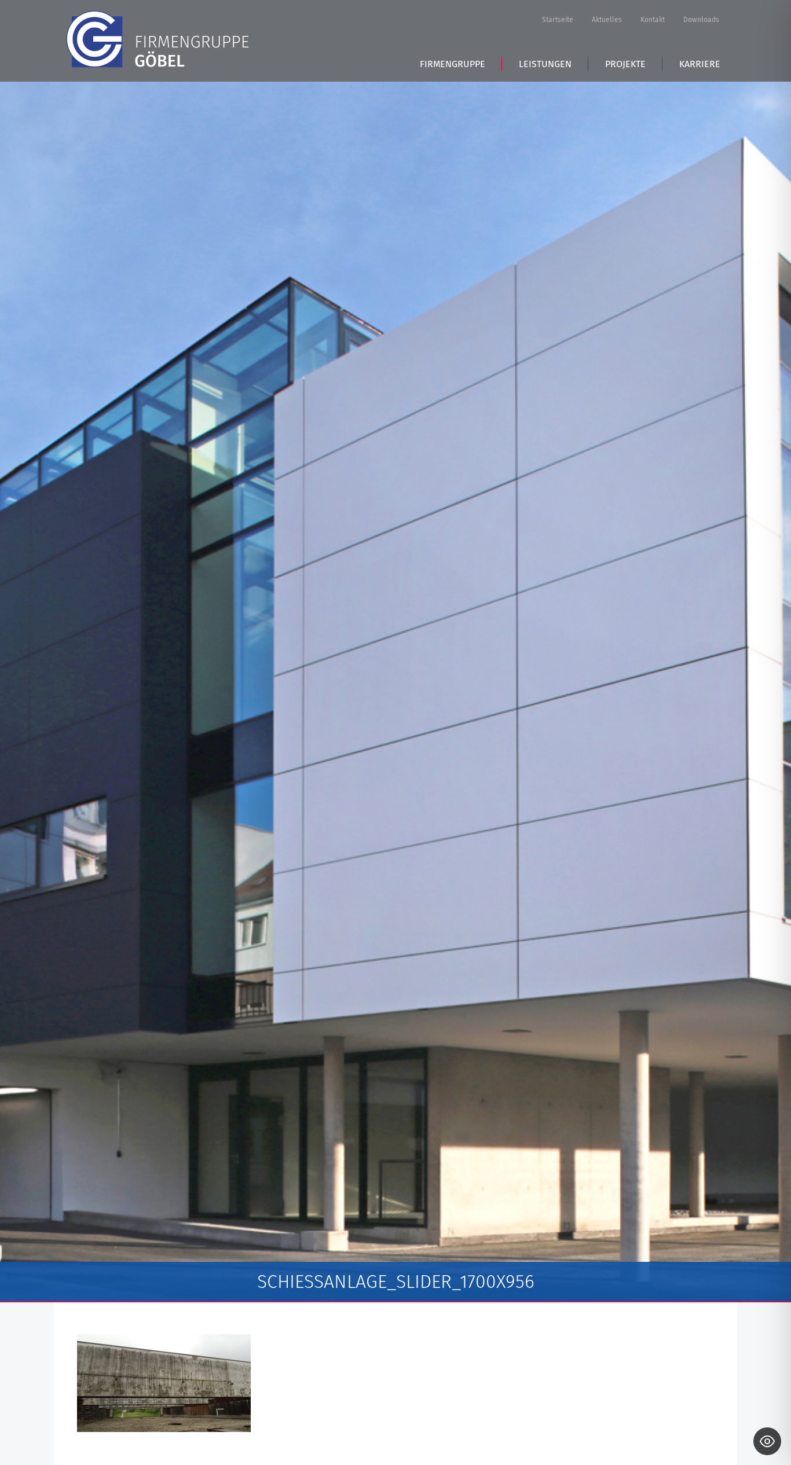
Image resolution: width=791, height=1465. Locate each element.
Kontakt (652, 20)
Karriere (699, 63)
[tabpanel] (395, 691)
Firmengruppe (452, 63)
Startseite (557, 20)
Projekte (625, 63)
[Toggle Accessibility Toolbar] (767, 1441)
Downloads (701, 20)
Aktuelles (607, 20)
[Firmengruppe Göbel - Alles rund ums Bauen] (157, 39)
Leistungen (545, 63)
